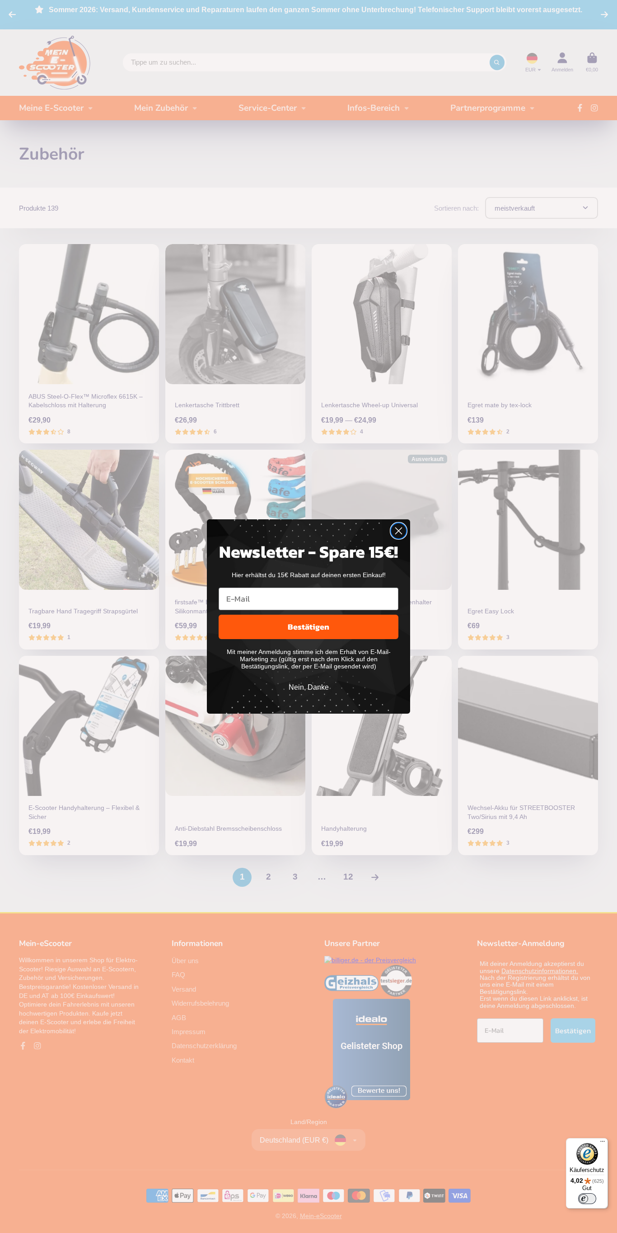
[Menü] (602, 1143)
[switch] (587, 1198)
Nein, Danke (309, 687)
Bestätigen (308, 627)
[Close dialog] (399, 531)
